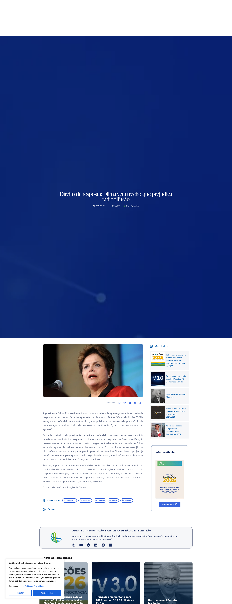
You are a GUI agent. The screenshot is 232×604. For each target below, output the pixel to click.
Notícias (100, 206)
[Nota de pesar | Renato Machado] (158, 396)
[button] (120, 403)
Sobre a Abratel (94, 30)
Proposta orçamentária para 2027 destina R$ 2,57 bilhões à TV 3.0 (176, 379)
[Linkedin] (96, 545)
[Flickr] (110, 545)
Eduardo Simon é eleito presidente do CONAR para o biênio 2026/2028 (176, 413)
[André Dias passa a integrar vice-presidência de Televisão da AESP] (158, 430)
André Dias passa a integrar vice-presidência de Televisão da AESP (174, 430)
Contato (156, 30)
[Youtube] (81, 545)
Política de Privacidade (34, 586)
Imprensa (113, 30)
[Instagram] (73, 545)
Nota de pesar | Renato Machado (175, 395)
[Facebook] (103, 545)
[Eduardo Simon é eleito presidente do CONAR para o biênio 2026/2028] (158, 412)
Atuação (128, 30)
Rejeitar (20, 593)
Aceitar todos (47, 593)
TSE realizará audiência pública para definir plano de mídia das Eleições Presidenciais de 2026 (176, 360)
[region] (34, 579)
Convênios (143, 30)
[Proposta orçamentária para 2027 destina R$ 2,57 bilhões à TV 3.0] (158, 379)
